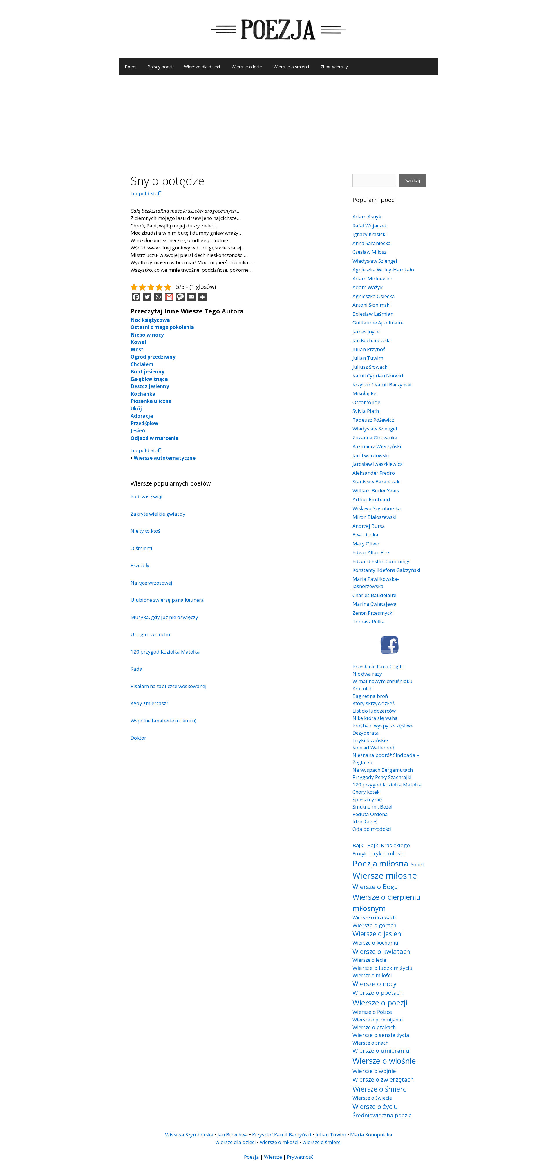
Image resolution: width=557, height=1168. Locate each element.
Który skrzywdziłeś (373, 703)
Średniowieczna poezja (382, 1115)
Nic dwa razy (367, 673)
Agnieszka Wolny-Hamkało (383, 269)
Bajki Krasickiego (388, 845)
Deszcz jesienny (150, 386)
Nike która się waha (375, 718)
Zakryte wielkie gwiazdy (158, 513)
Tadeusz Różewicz (373, 420)
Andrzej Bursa (368, 526)
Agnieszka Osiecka (373, 296)
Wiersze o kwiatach (381, 951)
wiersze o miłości (279, 1142)
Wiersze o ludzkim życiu (382, 967)
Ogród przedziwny (153, 356)
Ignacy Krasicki (369, 234)
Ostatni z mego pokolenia (162, 327)
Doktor (138, 737)
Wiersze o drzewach (374, 917)
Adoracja (142, 416)
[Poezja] (278, 28)
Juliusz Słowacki (370, 367)
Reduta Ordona (370, 814)
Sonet (417, 864)
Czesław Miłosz (369, 252)
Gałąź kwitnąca (149, 379)
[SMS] (180, 297)
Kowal (138, 342)
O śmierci (141, 548)
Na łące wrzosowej (151, 582)
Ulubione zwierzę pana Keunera (167, 599)
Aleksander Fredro (373, 473)
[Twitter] (147, 297)
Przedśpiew (144, 423)
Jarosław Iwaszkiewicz (377, 464)
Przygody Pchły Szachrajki (382, 777)
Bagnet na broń (370, 696)
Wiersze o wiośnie (384, 1060)
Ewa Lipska (365, 534)
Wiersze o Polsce (372, 1011)
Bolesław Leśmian (372, 314)
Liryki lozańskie (370, 740)
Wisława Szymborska (376, 508)
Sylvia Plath (365, 411)
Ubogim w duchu (150, 634)
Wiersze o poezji (379, 1003)
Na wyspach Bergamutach (382, 770)
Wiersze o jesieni (377, 933)
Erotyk (359, 853)
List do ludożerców (374, 710)
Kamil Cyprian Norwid (377, 375)
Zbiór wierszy (334, 67)
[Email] (191, 297)
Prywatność (300, 1157)
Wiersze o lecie (247, 67)
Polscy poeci (159, 67)
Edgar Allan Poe (370, 552)
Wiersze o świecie (372, 1097)
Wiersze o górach (374, 925)
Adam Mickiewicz (372, 278)
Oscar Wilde (366, 402)
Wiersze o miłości (372, 975)
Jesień (138, 430)
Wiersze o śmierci (291, 67)
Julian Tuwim (367, 358)
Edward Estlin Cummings (381, 561)
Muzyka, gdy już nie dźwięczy (164, 617)
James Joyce (365, 331)
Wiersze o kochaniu (375, 942)
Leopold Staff (146, 193)
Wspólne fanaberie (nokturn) (163, 720)
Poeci (130, 67)
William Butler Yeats (375, 490)
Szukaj (412, 180)
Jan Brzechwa (233, 1134)
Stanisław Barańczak (375, 481)
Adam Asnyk (366, 216)
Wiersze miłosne (384, 875)
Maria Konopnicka (371, 1134)
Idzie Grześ (364, 821)
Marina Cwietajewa (374, 604)
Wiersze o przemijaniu (377, 1019)
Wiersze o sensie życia (380, 1035)
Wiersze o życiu (375, 1106)
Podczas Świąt (147, 496)
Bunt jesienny (147, 371)
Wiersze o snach (370, 1042)
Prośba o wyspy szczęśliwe (382, 725)
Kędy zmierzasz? (149, 703)
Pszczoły (140, 565)
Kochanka (143, 393)
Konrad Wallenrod (373, 747)
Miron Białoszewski (374, 517)
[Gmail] (169, 297)
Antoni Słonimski (371, 305)
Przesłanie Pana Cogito (378, 666)
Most (137, 349)
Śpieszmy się (367, 799)
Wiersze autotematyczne (165, 458)
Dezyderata (365, 732)
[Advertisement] (278, 118)
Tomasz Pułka (368, 621)
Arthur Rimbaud (371, 499)
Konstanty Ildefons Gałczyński (386, 570)
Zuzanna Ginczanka (374, 437)
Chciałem (142, 364)
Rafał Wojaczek (369, 225)
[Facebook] (136, 297)
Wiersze (273, 1157)
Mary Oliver (365, 543)
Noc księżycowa (150, 320)
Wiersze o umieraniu (380, 1050)
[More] (202, 297)
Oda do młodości (372, 829)
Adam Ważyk (367, 287)
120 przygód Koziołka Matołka (165, 651)
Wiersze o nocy (374, 983)
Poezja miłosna (380, 863)
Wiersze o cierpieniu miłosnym (386, 902)
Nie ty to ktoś (145, 531)
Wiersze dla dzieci (202, 67)
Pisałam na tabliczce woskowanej (169, 686)
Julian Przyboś (368, 349)
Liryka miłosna (388, 853)
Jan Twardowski (370, 455)
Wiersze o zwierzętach (383, 1079)
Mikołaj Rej (365, 393)
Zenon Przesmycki (373, 612)
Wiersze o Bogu (375, 886)
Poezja (251, 1157)
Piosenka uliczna (151, 401)
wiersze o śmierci (322, 1142)
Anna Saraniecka (371, 243)
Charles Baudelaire (374, 595)
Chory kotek (365, 792)
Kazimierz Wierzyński (376, 446)
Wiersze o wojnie (374, 1070)
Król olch (362, 688)
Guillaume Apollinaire (378, 322)
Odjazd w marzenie (154, 438)
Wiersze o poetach (377, 993)
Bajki (358, 845)
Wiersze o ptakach (374, 1027)
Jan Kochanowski (371, 340)
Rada (136, 668)
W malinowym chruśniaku (382, 681)
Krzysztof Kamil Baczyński (382, 384)
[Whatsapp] (158, 297)
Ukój (136, 408)
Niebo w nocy (147, 334)
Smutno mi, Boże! (372, 806)
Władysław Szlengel (374, 261)
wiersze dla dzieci (236, 1142)
